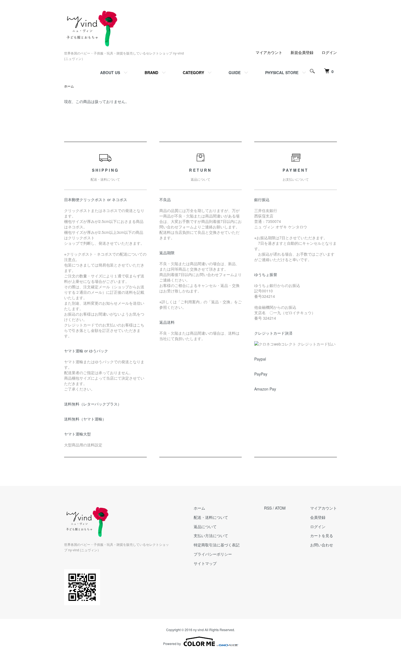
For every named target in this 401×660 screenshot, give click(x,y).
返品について (205, 526)
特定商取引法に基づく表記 (217, 544)
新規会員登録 (302, 52)
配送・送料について (211, 517)
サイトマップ (205, 563)
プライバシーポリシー (213, 554)
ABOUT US (110, 72)
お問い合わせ (321, 544)
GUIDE (235, 72)
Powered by (172, 643)
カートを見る (321, 535)
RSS (268, 508)
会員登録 (317, 517)
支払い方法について (211, 535)
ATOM (280, 508)
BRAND (151, 72)
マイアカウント (269, 52)
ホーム (69, 86)
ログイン (329, 52)
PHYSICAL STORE (281, 72)
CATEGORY (193, 72)
